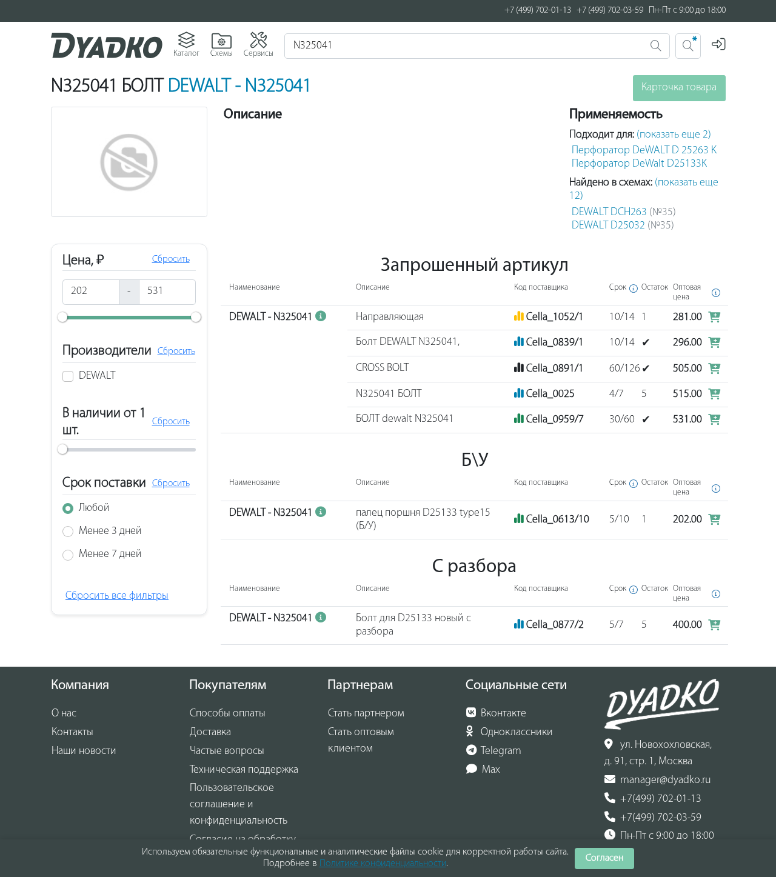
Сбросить (171, 259)
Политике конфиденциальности (382, 864)
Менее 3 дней (110, 531)
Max (490, 770)
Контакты (72, 732)
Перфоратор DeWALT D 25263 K (644, 150)
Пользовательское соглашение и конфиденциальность (238, 805)
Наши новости (84, 751)
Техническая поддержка (244, 770)
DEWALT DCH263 (624, 212)
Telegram (500, 751)
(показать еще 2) (674, 135)
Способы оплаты (228, 714)
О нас (64, 714)
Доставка (210, 732)
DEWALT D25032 (623, 226)
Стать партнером (366, 714)
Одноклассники (515, 732)
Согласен (604, 858)
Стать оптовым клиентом (361, 741)
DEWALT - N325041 (240, 86)
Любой (94, 508)
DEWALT (97, 376)
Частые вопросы (227, 751)
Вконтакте (502, 714)
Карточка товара (679, 87)
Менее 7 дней (110, 554)
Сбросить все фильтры (117, 596)
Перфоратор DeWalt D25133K (639, 164)
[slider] (62, 317)
